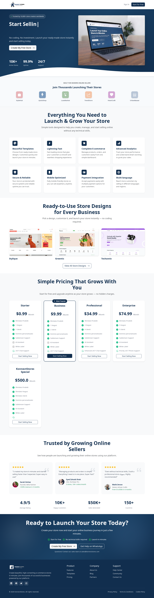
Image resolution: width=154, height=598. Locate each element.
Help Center (117, 570)
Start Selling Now (25, 356)
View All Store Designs (76, 265)
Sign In (126, 4)
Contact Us (117, 577)
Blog (91, 573)
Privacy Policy (112, 592)
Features (70, 570)
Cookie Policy (140, 592)
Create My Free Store (21, 47)
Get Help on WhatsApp (91, 546)
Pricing (69, 577)
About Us (93, 570)
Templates (71, 573)
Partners (93, 577)
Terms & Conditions (126, 592)
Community (117, 573)
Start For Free (138, 4)
